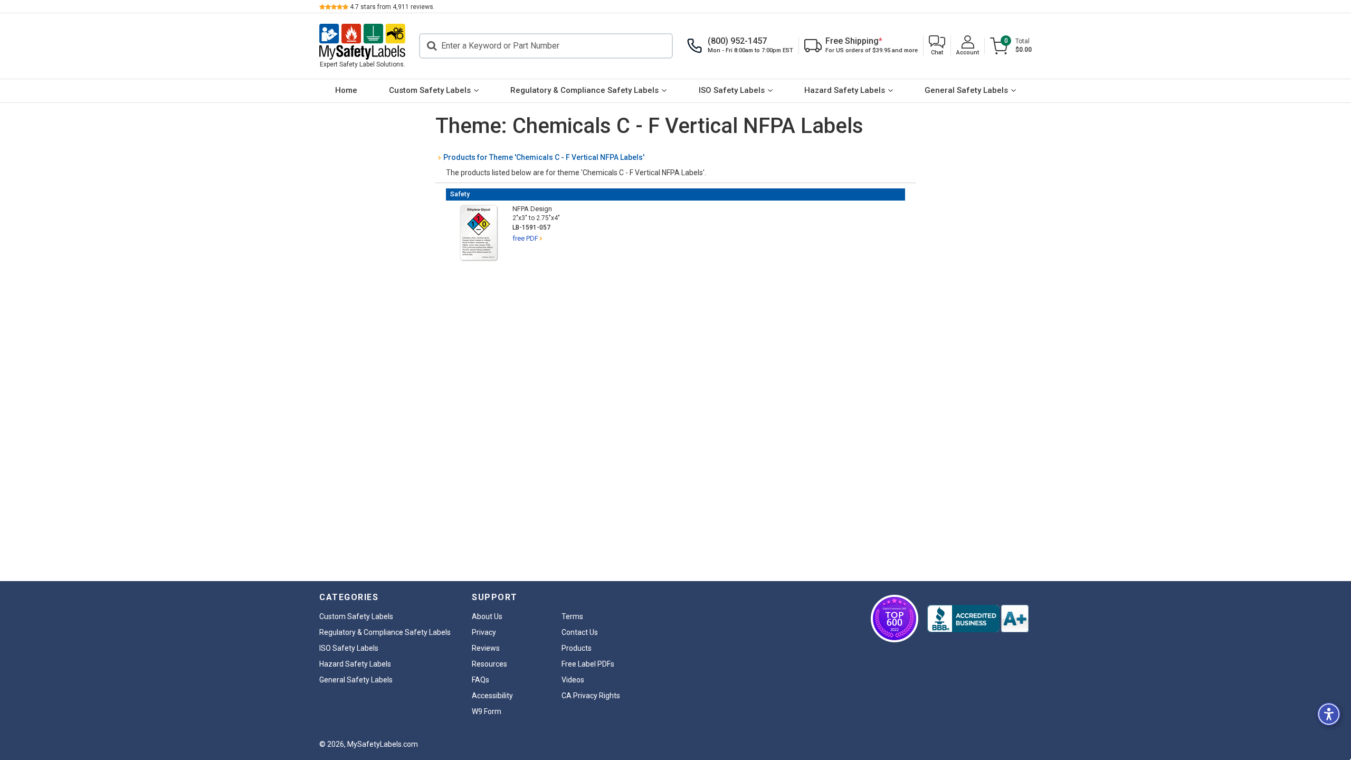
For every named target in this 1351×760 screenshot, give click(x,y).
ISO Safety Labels (732, 90)
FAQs (480, 680)
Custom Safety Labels (430, 90)
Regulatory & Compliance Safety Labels (584, 90)
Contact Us (580, 632)
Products (577, 648)
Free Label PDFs (588, 664)
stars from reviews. (392, 7)
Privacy (484, 632)
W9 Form (486, 711)
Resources (489, 664)
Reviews (486, 648)
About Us (487, 616)
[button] (937, 46)
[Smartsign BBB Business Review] (978, 618)
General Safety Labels (966, 90)
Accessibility (492, 695)
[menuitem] (346, 90)
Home (346, 90)
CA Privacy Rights (591, 695)
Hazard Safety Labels (844, 90)
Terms (572, 616)
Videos (573, 680)
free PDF (525, 238)
